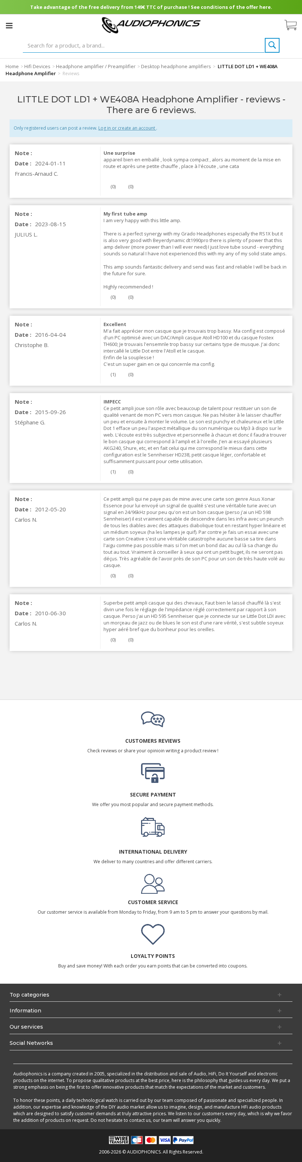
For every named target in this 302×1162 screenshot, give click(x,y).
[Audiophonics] (151, 25)
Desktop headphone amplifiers (176, 66)
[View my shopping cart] (294, 25)
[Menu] (9, 25)
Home (12, 66)
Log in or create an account (127, 128)
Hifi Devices (37, 66)
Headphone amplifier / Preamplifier (96, 66)
